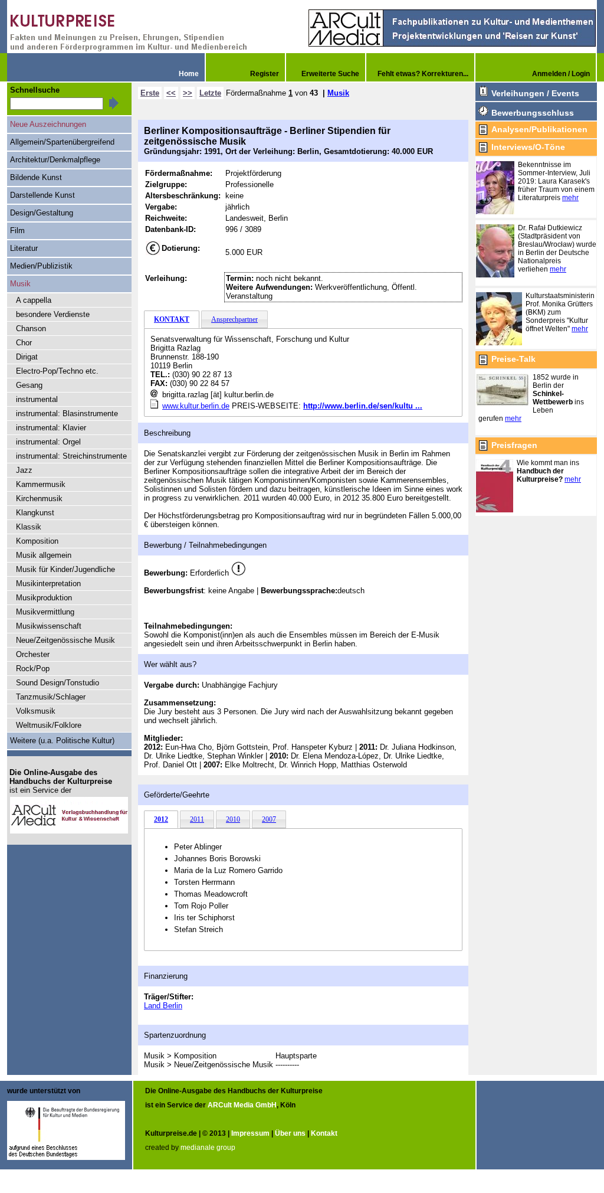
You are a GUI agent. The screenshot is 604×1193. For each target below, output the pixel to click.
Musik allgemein (43, 555)
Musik (338, 93)
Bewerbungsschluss (532, 112)
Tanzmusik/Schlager (51, 696)
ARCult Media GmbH (242, 1105)
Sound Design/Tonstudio (57, 682)
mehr (570, 198)
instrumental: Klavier (51, 427)
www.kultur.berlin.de (195, 405)
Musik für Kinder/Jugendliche (65, 569)
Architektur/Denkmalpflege (55, 159)
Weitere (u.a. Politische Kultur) (62, 740)
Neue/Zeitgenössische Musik (65, 640)
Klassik (28, 526)
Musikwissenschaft (48, 626)
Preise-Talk (513, 359)
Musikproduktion (44, 597)
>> (187, 93)
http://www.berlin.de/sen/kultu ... (362, 405)
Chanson (31, 328)
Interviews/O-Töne (528, 147)
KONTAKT (171, 319)
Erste (149, 93)
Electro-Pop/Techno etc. (57, 371)
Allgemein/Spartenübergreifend (62, 142)
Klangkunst (35, 512)
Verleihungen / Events (535, 93)
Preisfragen (514, 445)
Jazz (24, 470)
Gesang (29, 385)
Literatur (24, 248)
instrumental (37, 399)
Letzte (210, 93)
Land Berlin (163, 1005)
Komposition (37, 541)
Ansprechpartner (234, 319)
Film (17, 230)
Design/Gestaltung (41, 212)
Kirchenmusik (39, 498)
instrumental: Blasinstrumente (67, 413)
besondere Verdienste (53, 314)
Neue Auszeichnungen (48, 124)
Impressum (250, 1133)
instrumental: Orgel (48, 441)
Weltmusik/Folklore (48, 725)
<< (171, 93)
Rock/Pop (33, 668)
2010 (233, 819)
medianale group (207, 1147)
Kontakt (324, 1133)
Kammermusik (40, 484)
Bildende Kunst (36, 177)
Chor (24, 342)
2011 (197, 819)
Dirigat (27, 356)
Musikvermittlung (45, 611)
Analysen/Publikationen (539, 129)
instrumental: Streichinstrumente (71, 456)
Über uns (290, 1133)
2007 (269, 819)
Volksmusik (35, 711)
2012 (161, 819)
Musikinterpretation (48, 583)
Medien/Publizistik (41, 266)
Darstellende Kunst (42, 195)
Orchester (33, 654)
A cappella (33, 300)
